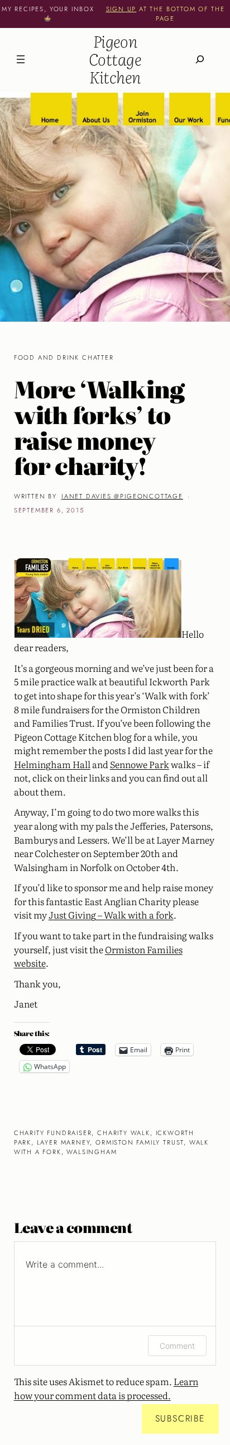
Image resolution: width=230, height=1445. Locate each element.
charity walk (123, 1132)
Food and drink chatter (64, 357)
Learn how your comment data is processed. (106, 1388)
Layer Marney (63, 1142)
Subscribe (180, 1418)
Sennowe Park (139, 764)
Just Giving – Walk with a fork (111, 914)
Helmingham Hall (52, 764)
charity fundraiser (53, 1132)
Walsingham (91, 1151)
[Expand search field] (200, 59)
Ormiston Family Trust (139, 1142)
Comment (177, 1345)
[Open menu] (20, 59)
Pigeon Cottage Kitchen (115, 58)
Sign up (121, 8)
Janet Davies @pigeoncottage (122, 496)
